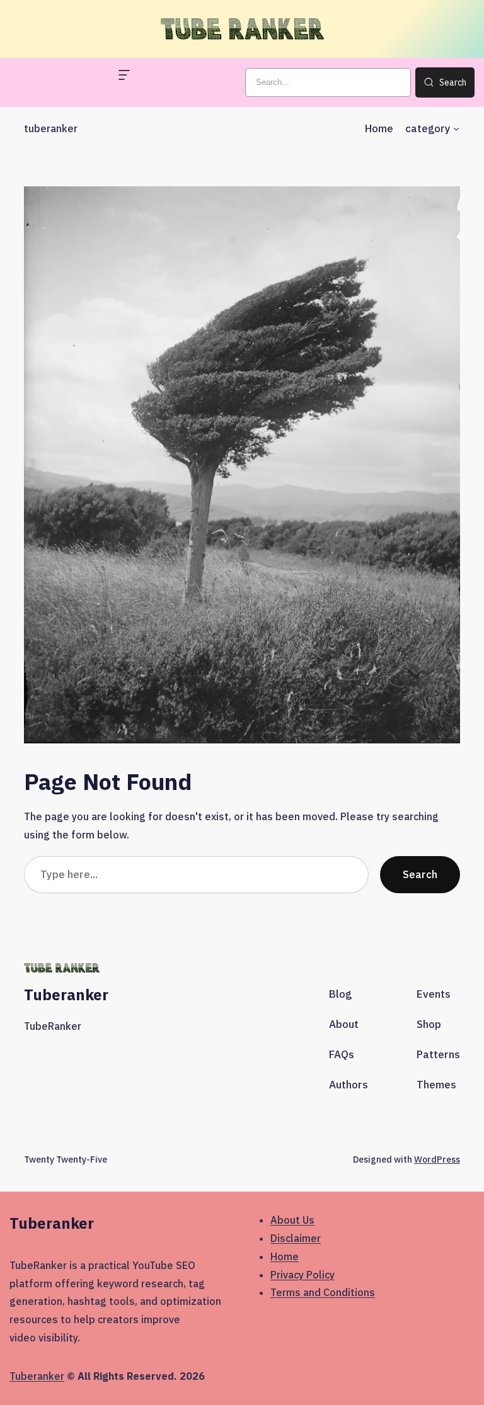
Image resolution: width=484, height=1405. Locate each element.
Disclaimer (295, 1238)
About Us (292, 1220)
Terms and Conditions (322, 1292)
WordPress (437, 1159)
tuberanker (51, 128)
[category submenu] (456, 128)
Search (420, 874)
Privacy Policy (302, 1274)
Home (284, 1256)
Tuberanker (36, 1376)
